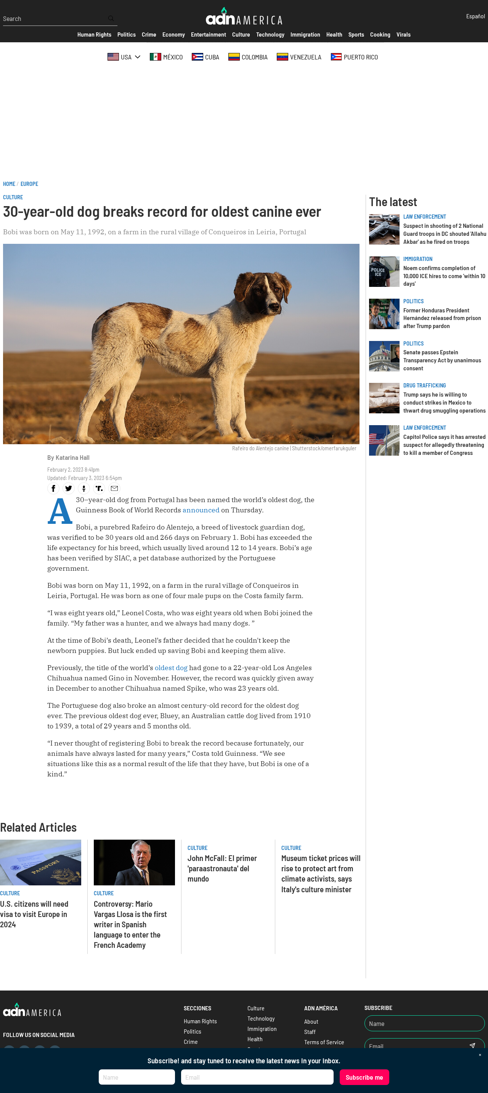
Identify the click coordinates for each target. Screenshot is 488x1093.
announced (201, 510)
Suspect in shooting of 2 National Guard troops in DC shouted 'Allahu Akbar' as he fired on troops (444, 233)
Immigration (417, 259)
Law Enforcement (424, 216)
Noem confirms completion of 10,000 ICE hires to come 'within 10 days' (444, 275)
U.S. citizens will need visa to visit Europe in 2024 (34, 914)
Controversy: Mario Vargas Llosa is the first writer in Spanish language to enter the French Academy (130, 924)
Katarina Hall (73, 457)
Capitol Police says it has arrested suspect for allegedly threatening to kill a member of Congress (444, 444)
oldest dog (172, 667)
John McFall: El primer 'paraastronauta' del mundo (222, 868)
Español (475, 15)
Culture (13, 197)
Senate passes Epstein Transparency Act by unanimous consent (442, 359)
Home (9, 184)
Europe (29, 184)
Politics (413, 301)
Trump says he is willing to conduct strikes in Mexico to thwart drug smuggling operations (444, 402)
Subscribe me (364, 1077)
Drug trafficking (424, 385)
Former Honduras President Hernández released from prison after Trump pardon (442, 318)
